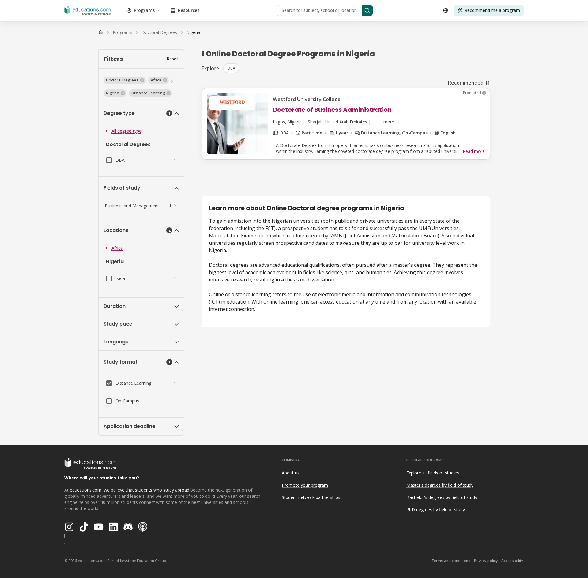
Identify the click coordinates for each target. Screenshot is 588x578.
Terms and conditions (451, 560)
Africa (117, 248)
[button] (125, 80)
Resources (188, 10)
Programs (144, 10)
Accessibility (512, 560)
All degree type (126, 131)
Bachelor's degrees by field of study (441, 497)
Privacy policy (486, 560)
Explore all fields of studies (432, 473)
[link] (193, 32)
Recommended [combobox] (466, 82)
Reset (172, 59)
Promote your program (305, 485)
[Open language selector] (445, 10)
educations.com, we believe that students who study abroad (129, 490)
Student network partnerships (311, 497)
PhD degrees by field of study (435, 509)
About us (291, 473)
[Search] (367, 10)
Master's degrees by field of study (439, 485)
